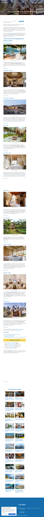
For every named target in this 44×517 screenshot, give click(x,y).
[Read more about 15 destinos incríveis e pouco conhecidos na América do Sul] (9, 476)
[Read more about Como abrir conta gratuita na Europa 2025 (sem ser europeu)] (19, 404)
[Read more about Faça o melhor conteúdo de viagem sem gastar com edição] (19, 446)
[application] (26, 2)
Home (19, 2)
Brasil (29, 2)
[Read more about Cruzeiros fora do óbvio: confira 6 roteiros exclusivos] (9, 486)
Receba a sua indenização (13, 346)
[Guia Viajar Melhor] (4, 2)
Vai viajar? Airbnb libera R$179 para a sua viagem (12, 334)
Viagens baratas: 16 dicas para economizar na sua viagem (9, 450)
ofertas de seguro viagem (10, 345)
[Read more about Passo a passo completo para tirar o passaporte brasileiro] (9, 425)
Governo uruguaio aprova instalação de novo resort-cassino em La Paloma (19, 491)
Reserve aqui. (5, 68)
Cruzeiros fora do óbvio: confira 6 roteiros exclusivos (9, 491)
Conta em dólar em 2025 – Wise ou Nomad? (19, 419)
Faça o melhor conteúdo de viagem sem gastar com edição (19, 450)
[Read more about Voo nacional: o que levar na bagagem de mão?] (19, 466)
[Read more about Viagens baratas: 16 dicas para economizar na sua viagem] (9, 446)
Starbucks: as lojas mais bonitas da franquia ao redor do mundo (19, 460)
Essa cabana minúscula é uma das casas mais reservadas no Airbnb (15, 337)
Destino (25, 2)
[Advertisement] (14, 184)
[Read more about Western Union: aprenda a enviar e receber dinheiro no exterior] (9, 466)
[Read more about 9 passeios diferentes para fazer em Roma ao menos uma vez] (9, 435)
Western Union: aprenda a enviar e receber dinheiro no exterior (9, 471)
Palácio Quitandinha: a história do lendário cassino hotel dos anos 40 (19, 440)
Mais (39, 2)
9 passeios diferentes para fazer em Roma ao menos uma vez (9, 440)
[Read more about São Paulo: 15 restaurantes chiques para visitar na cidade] (19, 393)
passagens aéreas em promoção (11, 343)
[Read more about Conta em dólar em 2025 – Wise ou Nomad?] (19, 415)
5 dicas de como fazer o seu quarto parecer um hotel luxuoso (19, 430)
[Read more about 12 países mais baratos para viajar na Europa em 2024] (19, 476)
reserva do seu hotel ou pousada (11, 342)
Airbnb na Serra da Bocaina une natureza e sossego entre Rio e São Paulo (9, 398)
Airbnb (24, 30)
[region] (8, 511)
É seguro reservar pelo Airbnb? (9, 336)
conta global (10, 344)
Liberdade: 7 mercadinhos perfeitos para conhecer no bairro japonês (9, 461)
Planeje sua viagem (34, 2)
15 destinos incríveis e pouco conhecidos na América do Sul (9, 481)
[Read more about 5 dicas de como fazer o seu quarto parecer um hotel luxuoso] (19, 425)
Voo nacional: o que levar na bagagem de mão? (19, 471)
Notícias (22, 2)
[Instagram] (23, 512)
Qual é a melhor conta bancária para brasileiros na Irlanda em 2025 (9, 420)
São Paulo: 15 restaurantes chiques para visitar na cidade (19, 398)
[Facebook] (20, 512)
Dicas (6, 381)
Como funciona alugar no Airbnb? (9, 335)
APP (5, 381)
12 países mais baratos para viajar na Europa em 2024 (19, 481)
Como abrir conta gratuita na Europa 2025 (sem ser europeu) (19, 409)
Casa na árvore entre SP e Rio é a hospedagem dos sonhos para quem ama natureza (9, 409)
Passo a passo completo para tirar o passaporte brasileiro (9, 430)
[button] (19, 21)
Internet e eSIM (12, 347)
